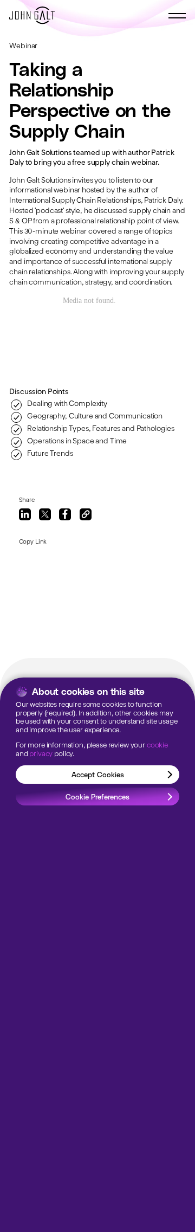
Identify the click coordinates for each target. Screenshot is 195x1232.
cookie (157, 745)
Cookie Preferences (97, 796)
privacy (41, 754)
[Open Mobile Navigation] (177, 15)
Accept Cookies (98, 774)
